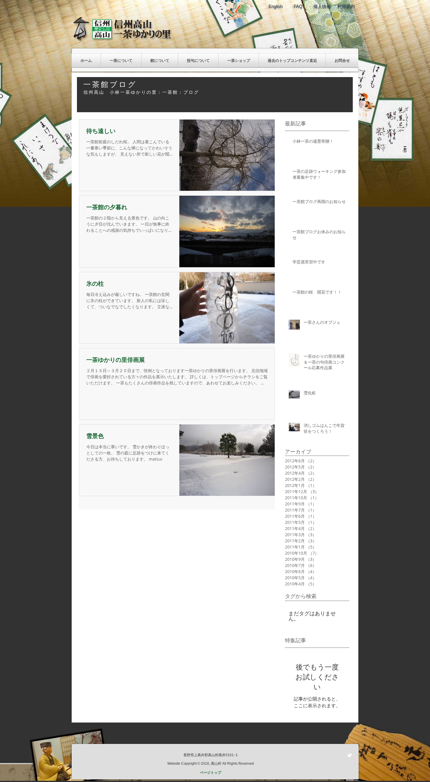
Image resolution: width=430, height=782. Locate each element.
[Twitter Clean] (349, 755)
